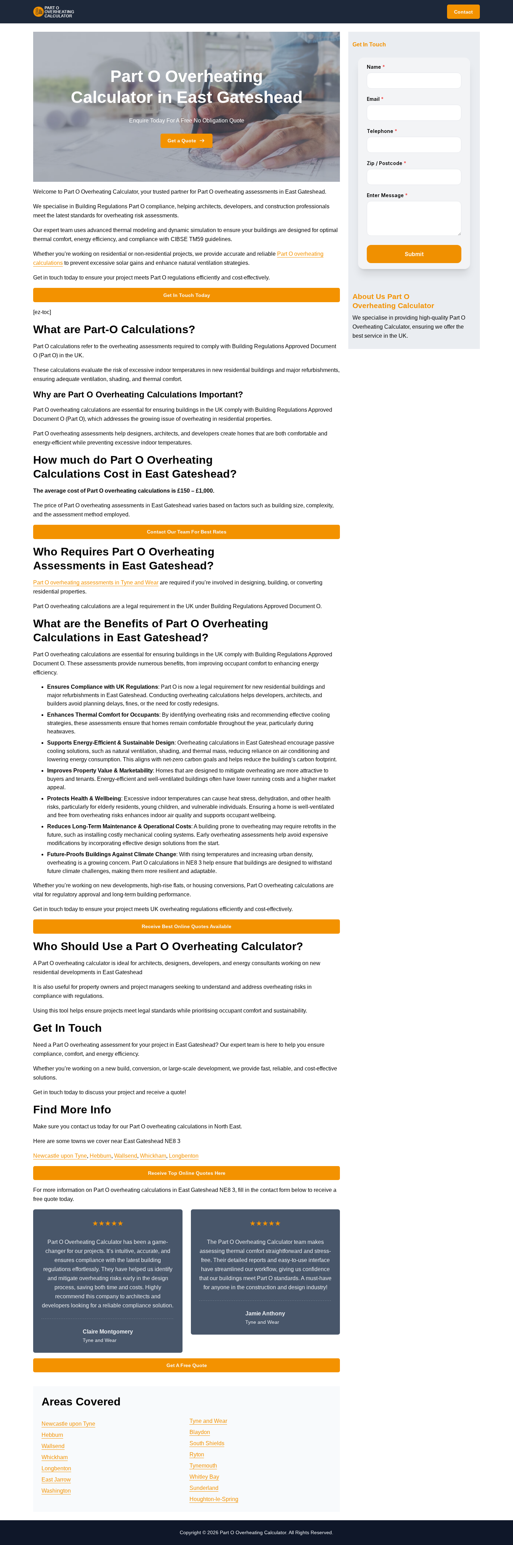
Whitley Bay (204, 1477)
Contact (463, 12)
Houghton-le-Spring (213, 1499)
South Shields (206, 1443)
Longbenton (184, 1156)
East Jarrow (56, 1480)
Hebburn (100, 1156)
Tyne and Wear (208, 1421)
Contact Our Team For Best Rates (186, 532)
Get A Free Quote (186, 1365)
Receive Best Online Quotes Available (186, 926)
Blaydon (199, 1432)
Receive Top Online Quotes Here (186, 1173)
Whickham (153, 1156)
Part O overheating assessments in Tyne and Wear (95, 582)
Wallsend (125, 1156)
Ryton (196, 1454)
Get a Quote (182, 140)
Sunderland (203, 1488)
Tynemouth (203, 1466)
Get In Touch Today (186, 295)
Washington (56, 1491)
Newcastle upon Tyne (60, 1156)
